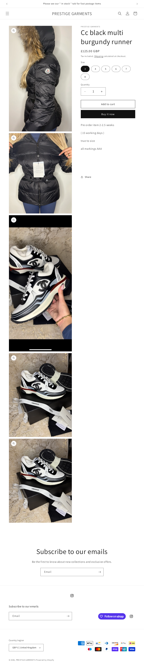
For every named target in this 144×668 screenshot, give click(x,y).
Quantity (85, 84)
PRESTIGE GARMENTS (26, 660)
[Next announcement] (137, 4)
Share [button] (88, 177)
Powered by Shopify (45, 660)
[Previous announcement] (7, 4)
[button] (7, 13)
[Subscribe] (99, 572)
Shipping (98, 56)
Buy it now (108, 114)
